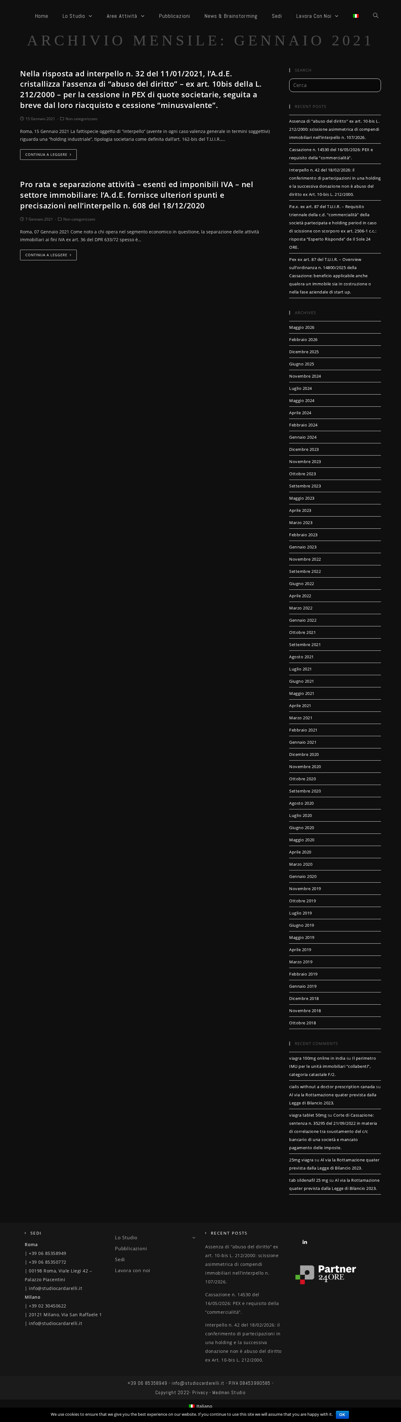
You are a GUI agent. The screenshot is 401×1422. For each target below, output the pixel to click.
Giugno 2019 (301, 925)
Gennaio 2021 (302, 742)
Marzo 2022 (300, 608)
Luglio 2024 (300, 388)
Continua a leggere (46, 154)
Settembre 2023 (305, 486)
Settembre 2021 (305, 644)
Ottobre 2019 (302, 901)
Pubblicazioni (131, 1248)
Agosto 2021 (301, 657)
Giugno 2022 (301, 583)
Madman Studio (229, 1392)
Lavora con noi (132, 1270)
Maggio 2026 (302, 327)
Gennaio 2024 (302, 437)
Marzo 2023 (300, 522)
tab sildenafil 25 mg (308, 1180)
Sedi (120, 1259)
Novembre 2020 (305, 766)
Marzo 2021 (300, 718)
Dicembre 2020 (304, 754)
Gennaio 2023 (302, 547)
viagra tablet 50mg (307, 1115)
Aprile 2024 (300, 412)
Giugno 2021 (301, 681)
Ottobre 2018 (302, 1023)
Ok (342, 1415)
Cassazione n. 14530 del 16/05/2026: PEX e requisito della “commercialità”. (242, 1303)
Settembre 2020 (305, 791)
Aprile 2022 (300, 596)
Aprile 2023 (300, 510)
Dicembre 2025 (304, 351)
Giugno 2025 (301, 364)
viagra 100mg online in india (317, 1058)
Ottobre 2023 (302, 474)
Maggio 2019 (302, 937)
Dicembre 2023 (304, 449)
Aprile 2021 (300, 705)
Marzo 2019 (300, 962)
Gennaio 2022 (302, 620)
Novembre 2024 (305, 376)
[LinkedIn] (305, 1241)
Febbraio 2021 (303, 730)
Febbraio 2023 (303, 535)
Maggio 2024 (302, 400)
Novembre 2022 (305, 559)
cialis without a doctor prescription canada (332, 1086)
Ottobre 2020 (302, 779)
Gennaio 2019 (302, 986)
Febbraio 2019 (303, 974)
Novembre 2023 (305, 461)
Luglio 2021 (300, 669)
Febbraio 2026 (303, 339)
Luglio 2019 (300, 913)
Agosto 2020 (301, 803)
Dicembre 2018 (304, 998)
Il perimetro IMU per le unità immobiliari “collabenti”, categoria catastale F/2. (332, 1066)
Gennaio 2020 (302, 876)
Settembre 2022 (305, 571)
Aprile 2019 (300, 949)
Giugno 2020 (301, 827)
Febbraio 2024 (303, 425)
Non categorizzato (81, 118)
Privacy (200, 1392)
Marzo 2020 (300, 864)
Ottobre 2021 (302, 632)
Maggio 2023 (302, 498)
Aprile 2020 (300, 852)
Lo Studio (126, 1237)
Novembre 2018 (305, 1010)
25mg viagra (301, 1160)
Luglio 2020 (300, 815)
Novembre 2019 (305, 888)
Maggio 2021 (302, 693)
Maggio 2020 (302, 840)
